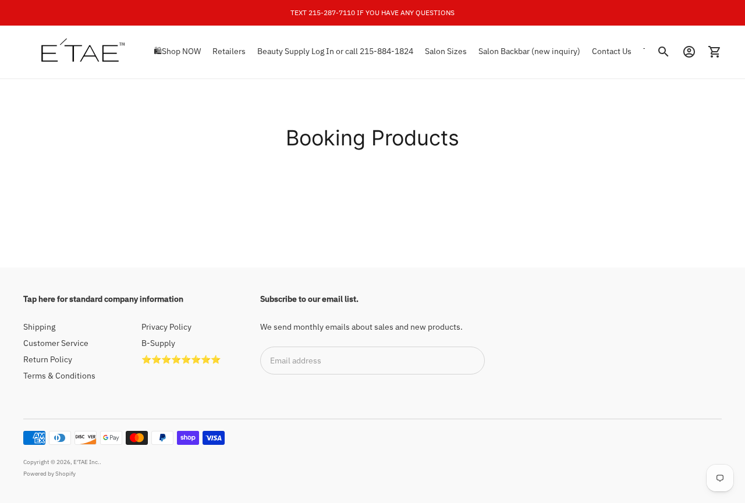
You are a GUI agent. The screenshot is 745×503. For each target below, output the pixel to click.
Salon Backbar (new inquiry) (529, 51)
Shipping (39, 327)
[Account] (689, 52)
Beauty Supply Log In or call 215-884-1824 (335, 51)
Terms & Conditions (59, 375)
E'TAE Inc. (86, 462)
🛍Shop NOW (177, 51)
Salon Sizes (446, 51)
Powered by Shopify (49, 473)
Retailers (229, 51)
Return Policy (47, 359)
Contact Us (612, 51)
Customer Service (55, 343)
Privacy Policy (166, 327)
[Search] (663, 52)
